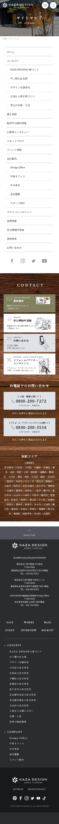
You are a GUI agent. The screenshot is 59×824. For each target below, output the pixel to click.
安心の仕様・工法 (20, 105)
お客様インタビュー (18, 132)
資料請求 (12, 238)
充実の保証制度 (18, 722)
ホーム (10, 52)
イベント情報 (14, 149)
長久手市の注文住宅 (20, 689)
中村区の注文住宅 (19, 673)
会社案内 (12, 158)
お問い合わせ (14, 247)
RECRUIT (48, 630)
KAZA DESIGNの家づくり (24, 69)
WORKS (29, 622)
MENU (53, 5)
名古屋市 (8, 467)
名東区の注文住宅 (19, 684)
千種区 (37, 467)
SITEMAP (18, 789)
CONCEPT (14, 645)
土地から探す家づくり (22, 96)
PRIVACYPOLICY (37, 789)
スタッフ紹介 (17, 203)
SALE (10, 622)
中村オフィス (17, 176)
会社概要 (15, 194)
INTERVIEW (29, 630)
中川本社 (15, 185)
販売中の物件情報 (17, 123)
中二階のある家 (19, 78)
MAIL (45, 5)
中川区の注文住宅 (19, 668)
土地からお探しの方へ (22, 711)
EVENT (10, 630)
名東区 (46, 467)
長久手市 (41, 486)
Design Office (17, 167)
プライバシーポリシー (19, 212)
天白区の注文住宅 (19, 706)
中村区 (28, 467)
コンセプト (13, 60)
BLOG (47, 622)
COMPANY (14, 732)
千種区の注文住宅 (19, 679)
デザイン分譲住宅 (20, 87)
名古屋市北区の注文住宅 (23, 695)
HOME (4, 39)
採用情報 (12, 221)
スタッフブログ (15, 141)
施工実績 (12, 114)
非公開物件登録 (15, 229)
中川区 (19, 467)
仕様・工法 (15, 716)
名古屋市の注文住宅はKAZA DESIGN (29, 558)
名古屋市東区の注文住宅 (23, 700)
